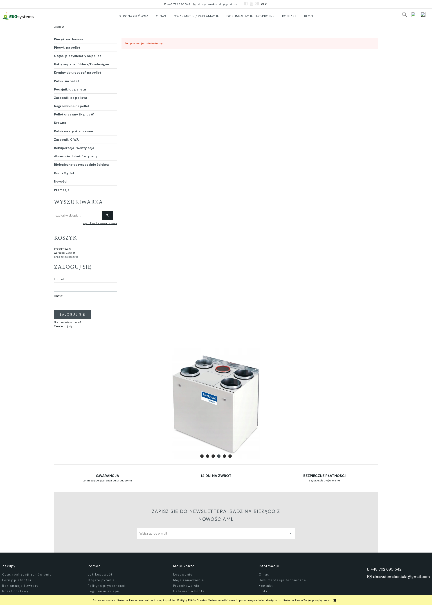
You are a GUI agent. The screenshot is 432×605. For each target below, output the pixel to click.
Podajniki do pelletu (70, 89)
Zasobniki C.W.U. (67, 140)
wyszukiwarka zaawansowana (100, 223)
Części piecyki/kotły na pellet (77, 56)
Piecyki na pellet (67, 47)
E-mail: (59, 279)
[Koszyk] (425, 14)
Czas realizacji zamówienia (27, 574)
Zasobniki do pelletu (70, 98)
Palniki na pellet (66, 81)
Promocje (62, 190)
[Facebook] (246, 4)
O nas (264, 574)
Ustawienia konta (189, 591)
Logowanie (183, 574)
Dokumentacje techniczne (282, 580)
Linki (263, 591)
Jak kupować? (100, 574)
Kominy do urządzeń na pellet (77, 72)
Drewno (60, 123)
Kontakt (266, 586)
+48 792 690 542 (178, 4)
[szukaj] (404, 14)
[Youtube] (251, 4)
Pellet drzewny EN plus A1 (74, 114)
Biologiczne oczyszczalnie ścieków (81, 165)
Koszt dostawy (15, 591)
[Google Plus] (257, 4)
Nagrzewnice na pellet (72, 106)
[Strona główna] (18, 16)
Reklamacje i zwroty (20, 586)
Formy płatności (16, 580)
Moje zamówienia (188, 580)
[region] (216, 403)
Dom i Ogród (64, 173)
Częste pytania (101, 580)
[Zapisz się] (291, 533)
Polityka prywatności (107, 586)
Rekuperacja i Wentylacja (74, 148)
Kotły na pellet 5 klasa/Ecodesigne (81, 64)
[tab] (202, 456)
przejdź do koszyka (66, 257)
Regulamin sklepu (103, 591)
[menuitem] (133, 16)
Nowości (60, 181)
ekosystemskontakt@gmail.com (218, 4)
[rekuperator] (216, 403)
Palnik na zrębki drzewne (73, 131)
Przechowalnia (186, 586)
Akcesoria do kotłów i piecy (75, 156)
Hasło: (58, 296)
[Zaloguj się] (413, 14)
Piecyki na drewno (68, 39)
